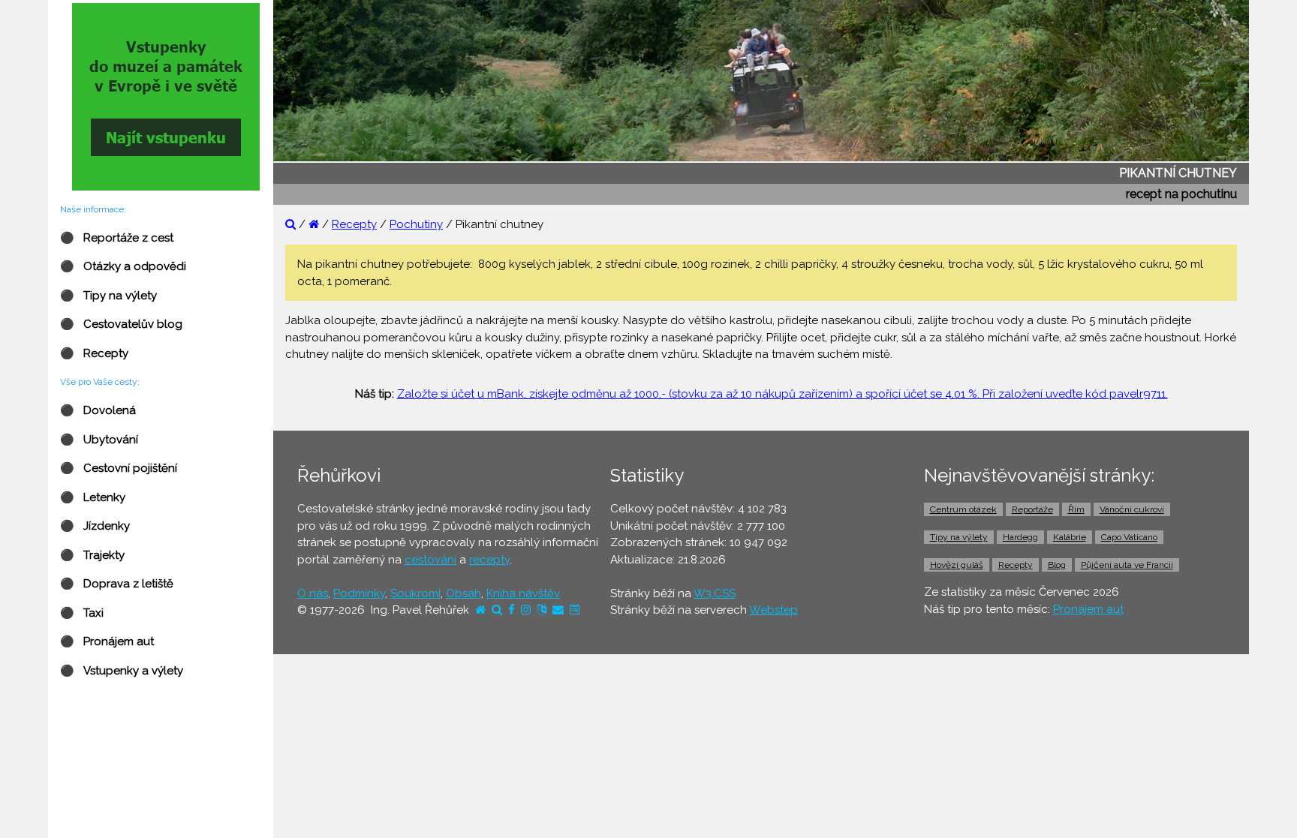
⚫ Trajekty (92, 555)
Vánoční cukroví (1132, 509)
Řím (1076, 509)
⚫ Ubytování (99, 439)
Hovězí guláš (956, 565)
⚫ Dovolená (98, 410)
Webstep (773, 610)
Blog (1057, 565)
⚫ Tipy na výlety (108, 295)
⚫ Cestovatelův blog (121, 324)
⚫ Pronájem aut (107, 641)
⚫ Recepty (94, 353)
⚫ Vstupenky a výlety (121, 670)
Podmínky (359, 593)
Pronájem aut (1088, 609)
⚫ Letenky (92, 497)
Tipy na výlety (959, 537)
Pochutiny (416, 224)
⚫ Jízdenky (95, 526)
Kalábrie (1069, 537)
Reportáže (1032, 509)
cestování (430, 559)
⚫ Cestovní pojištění (118, 468)
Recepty (354, 224)
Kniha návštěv (523, 593)
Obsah (463, 593)
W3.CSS (715, 593)
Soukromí (415, 593)
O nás (312, 593)
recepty (489, 559)
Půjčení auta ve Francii (1127, 565)
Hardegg (1020, 537)
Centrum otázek (963, 509)
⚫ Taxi (82, 613)
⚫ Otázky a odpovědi (123, 266)
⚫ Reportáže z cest (116, 238)
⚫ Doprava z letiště (116, 583)
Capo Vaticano (1129, 537)
